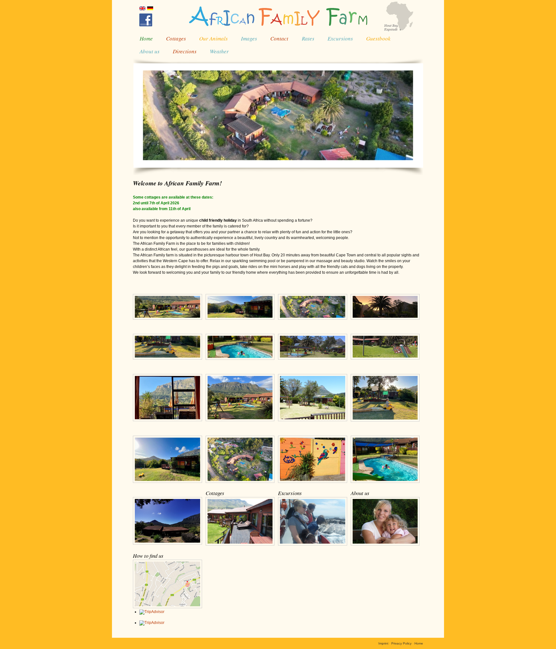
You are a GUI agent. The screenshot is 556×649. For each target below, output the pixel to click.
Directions (185, 51)
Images (249, 38)
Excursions (340, 38)
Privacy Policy (401, 643)
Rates (308, 38)
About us (150, 51)
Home (146, 38)
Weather (219, 51)
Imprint (383, 643)
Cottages (176, 38)
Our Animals (213, 38)
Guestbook (378, 38)
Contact (279, 38)
